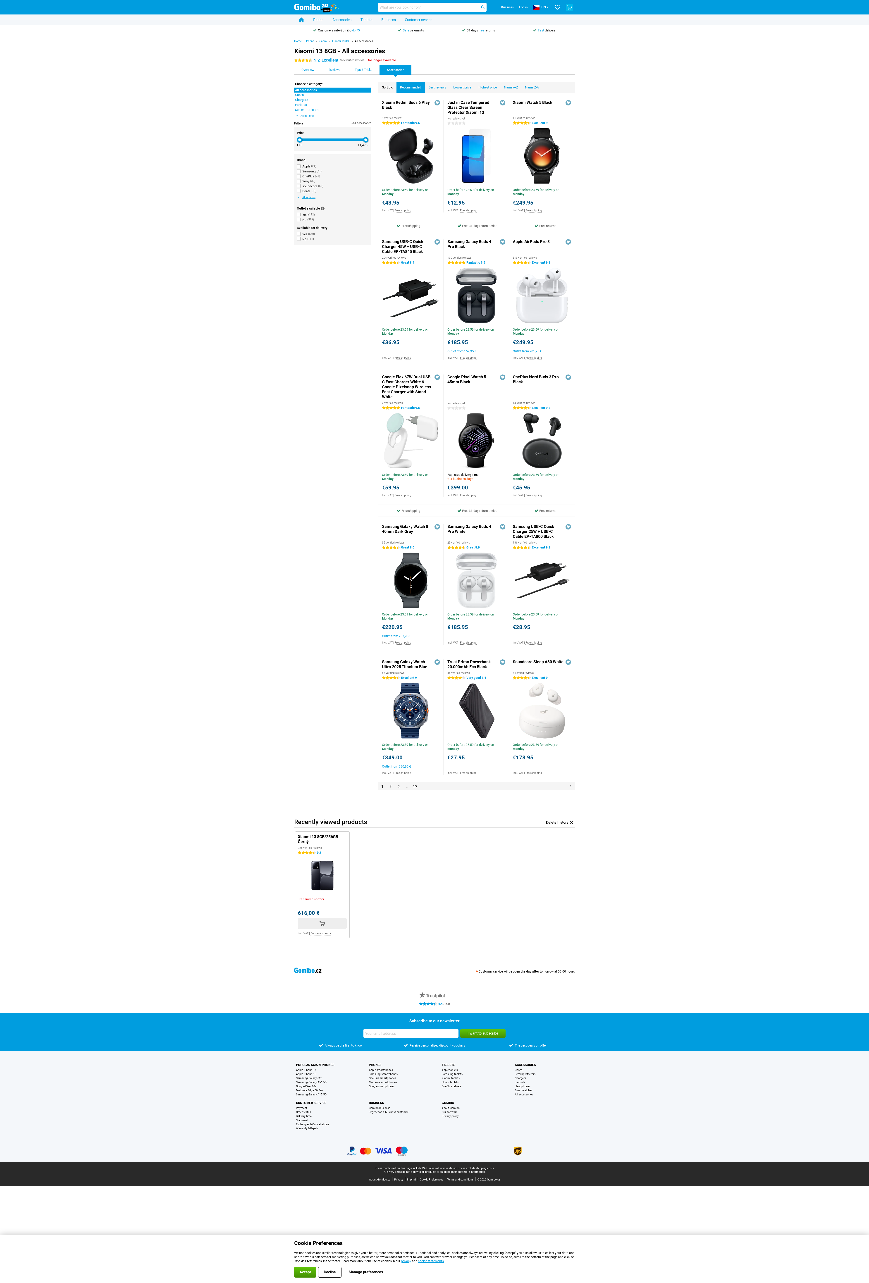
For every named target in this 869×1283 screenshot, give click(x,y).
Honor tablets (450, 1082)
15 (415, 786)
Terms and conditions (460, 1179)
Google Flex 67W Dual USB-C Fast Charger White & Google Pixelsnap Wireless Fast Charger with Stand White (407, 386)
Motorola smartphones (383, 1082)
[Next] (571, 786)
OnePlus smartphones (382, 1078)
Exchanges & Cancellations (312, 1124)
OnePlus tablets (451, 1086)
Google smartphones (381, 1086)
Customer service (418, 20)
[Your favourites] (557, 7)
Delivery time (304, 1116)
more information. (474, 1171)
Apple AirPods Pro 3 (531, 241)
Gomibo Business (379, 1108)
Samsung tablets (452, 1074)
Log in (523, 7)
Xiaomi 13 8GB (341, 41)
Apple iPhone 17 (306, 1070)
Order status (303, 1112)
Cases (518, 1070)
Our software (449, 1112)
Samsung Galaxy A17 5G (311, 1094)
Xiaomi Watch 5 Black (532, 102)
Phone (318, 20)
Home (298, 41)
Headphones (522, 1086)
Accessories (341, 20)
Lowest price (462, 87)
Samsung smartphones (383, 1074)
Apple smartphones (381, 1070)
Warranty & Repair (307, 1128)
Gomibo (448, 1103)
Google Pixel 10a (306, 1086)
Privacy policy (450, 1116)
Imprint (411, 1179)
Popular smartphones (315, 1065)
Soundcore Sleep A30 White (538, 661)
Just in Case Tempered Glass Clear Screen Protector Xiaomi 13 (468, 107)
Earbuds (520, 1082)
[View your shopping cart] (569, 7)
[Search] (483, 7)
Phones (375, 1065)
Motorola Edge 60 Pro (309, 1090)
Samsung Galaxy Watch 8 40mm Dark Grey (405, 529)
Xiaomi (323, 41)
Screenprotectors (525, 1074)
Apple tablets (450, 1070)
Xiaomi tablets (451, 1078)
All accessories (364, 41)
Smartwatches (523, 1090)
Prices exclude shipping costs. (476, 1168)
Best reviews (437, 87)
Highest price (487, 87)
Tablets (366, 20)
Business (388, 20)
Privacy (398, 1179)
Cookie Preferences (431, 1179)
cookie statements (431, 1261)
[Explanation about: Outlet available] (323, 208)
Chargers (520, 1078)
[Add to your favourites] (437, 102)
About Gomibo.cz (379, 1179)
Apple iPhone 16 (306, 1074)
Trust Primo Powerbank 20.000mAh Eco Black (469, 664)
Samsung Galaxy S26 (309, 1078)
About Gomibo (451, 1108)
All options (307, 115)
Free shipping (403, 210)
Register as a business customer (388, 1112)
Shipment (302, 1120)
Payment (301, 1108)
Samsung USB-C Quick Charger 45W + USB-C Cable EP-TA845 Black (402, 246)
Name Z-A (532, 87)
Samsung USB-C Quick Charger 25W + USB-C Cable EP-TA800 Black (533, 531)
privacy (406, 1261)
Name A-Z (511, 87)
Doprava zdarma (320, 933)
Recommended (410, 87)
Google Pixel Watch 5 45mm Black (466, 379)
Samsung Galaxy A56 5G (311, 1082)
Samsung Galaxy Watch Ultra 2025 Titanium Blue (404, 664)
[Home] (301, 19)
